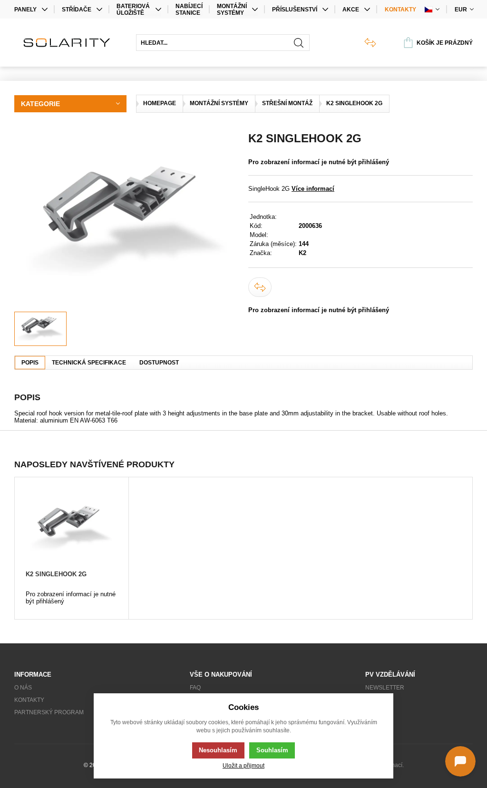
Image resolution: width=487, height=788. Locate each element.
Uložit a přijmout (243, 765)
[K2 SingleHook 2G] (71, 528)
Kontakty (400, 9)
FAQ (195, 687)
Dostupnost (159, 362)
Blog (373, 700)
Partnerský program (49, 712)
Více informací (313, 188)
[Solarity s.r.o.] (70, 42)
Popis (30, 362)
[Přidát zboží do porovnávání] (260, 287)
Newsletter (384, 687)
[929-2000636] (126, 222)
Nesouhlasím (218, 750)
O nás (23, 687)
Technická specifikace (89, 362)
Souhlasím (272, 750)
